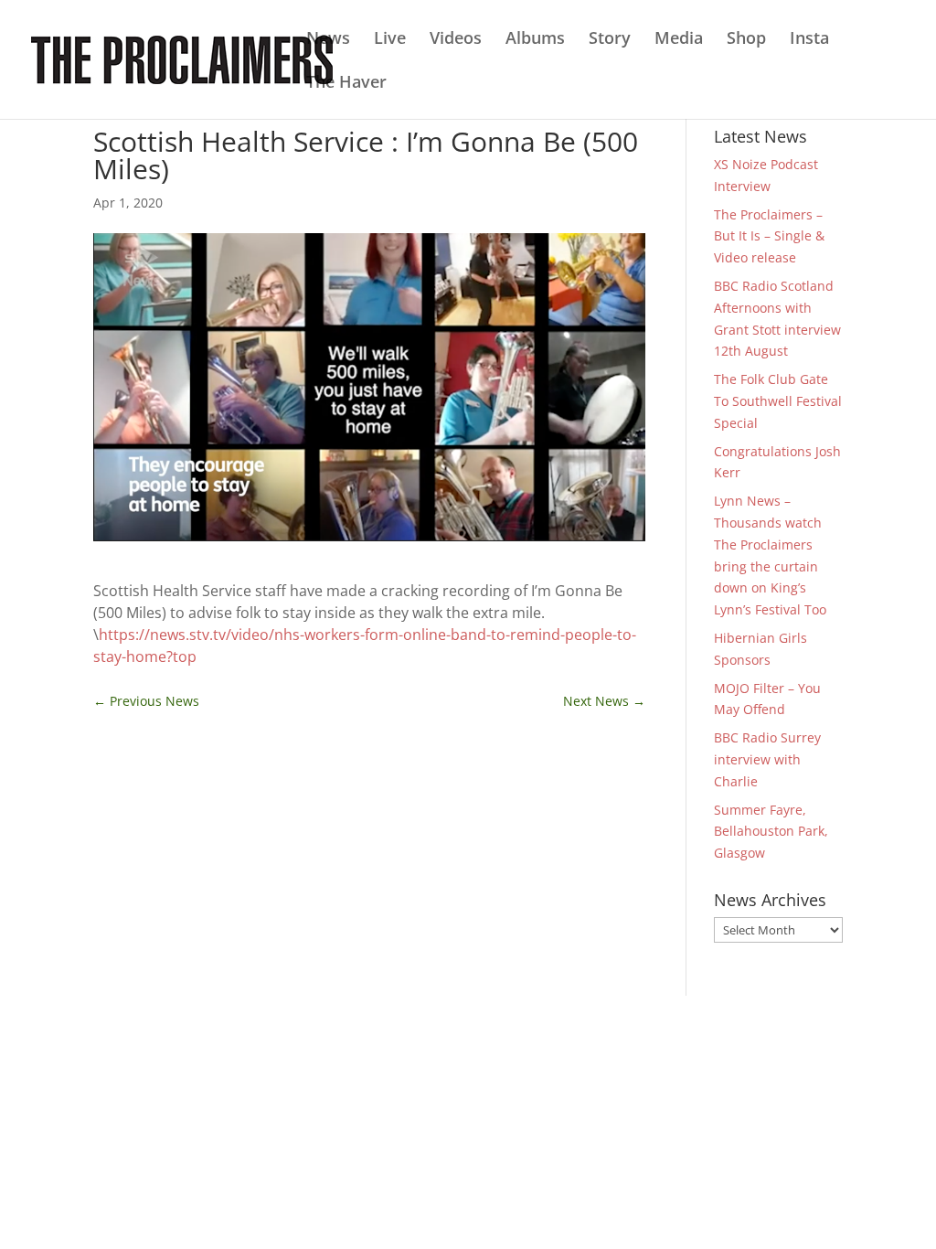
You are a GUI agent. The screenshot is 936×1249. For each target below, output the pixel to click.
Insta (809, 39)
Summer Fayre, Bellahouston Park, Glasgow (771, 831)
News (328, 39)
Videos (456, 39)
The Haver (346, 83)
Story (610, 39)
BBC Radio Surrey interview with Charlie (767, 759)
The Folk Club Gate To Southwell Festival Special (778, 401)
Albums (535, 39)
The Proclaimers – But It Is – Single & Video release (769, 236)
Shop (746, 39)
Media (678, 39)
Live (390, 39)
